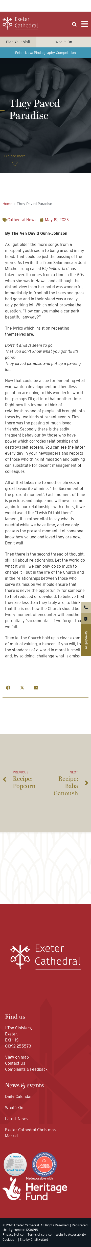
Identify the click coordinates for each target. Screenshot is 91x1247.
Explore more (15, 156)
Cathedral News (21, 219)
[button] (74, 24)
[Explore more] (15, 164)
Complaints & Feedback (26, 1069)
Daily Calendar (18, 1096)
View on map (17, 1057)
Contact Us (15, 1063)
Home (7, 203)
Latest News (16, 1118)
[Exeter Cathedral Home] (20, 23)
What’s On (14, 1107)
